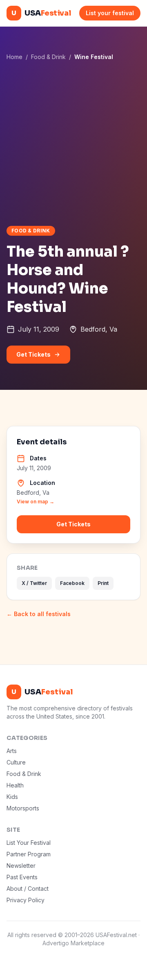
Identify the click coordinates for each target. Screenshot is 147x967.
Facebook (72, 583)
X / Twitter (34, 583)
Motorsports (23, 808)
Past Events (22, 877)
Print (103, 583)
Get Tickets (33, 354)
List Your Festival (29, 842)
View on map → (35, 501)
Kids (12, 796)
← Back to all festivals (39, 613)
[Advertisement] (73, 143)
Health (15, 785)
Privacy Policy (26, 899)
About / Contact (28, 888)
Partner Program (29, 854)
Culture (16, 762)
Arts (12, 750)
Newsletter (21, 865)
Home (14, 56)
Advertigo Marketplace (73, 943)
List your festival (110, 12)
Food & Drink (48, 56)
